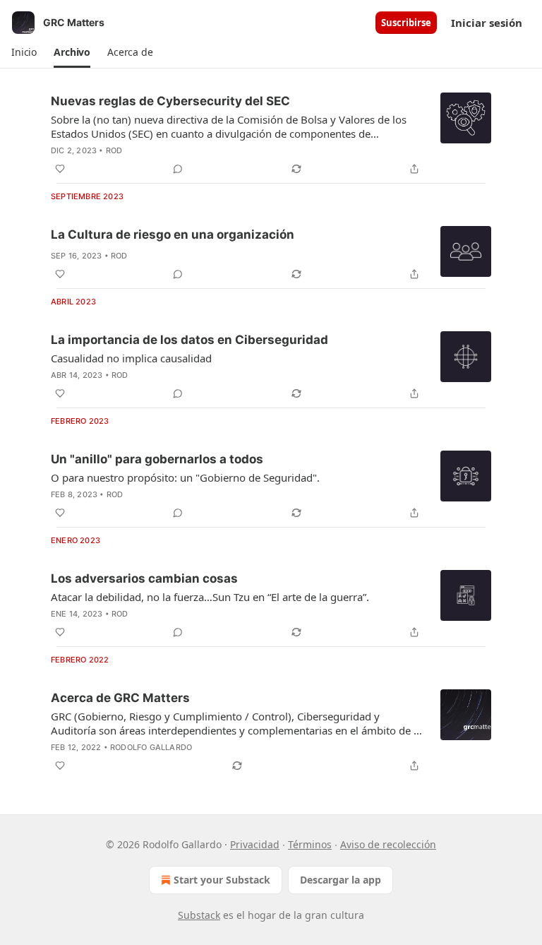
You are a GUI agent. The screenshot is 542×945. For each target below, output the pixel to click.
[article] (271, 135)
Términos (310, 844)
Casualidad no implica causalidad (131, 358)
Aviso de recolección (388, 844)
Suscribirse (406, 22)
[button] (24, 52)
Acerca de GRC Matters (120, 698)
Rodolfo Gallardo (151, 747)
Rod (114, 150)
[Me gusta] (60, 168)
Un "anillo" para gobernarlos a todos (157, 459)
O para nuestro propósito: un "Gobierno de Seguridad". (185, 477)
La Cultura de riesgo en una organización (172, 234)
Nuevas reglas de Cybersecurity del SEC (170, 101)
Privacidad (254, 844)
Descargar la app (340, 879)
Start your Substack (222, 879)
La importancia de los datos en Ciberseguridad (189, 340)
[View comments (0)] (178, 168)
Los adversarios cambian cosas (144, 578)
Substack (199, 915)
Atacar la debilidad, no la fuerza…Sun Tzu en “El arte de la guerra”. (210, 597)
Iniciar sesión (486, 23)
